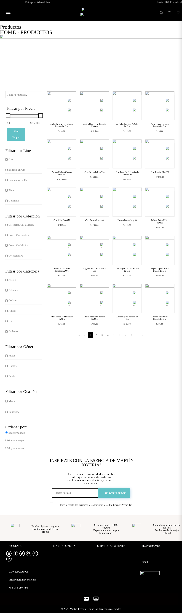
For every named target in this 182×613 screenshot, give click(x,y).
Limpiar (16, 137)
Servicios (58, 564)
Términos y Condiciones (110, 570)
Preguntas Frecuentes (109, 552)
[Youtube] (28, 553)
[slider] (8, 115)
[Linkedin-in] (9, 559)
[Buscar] (161, 12)
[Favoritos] (169, 12)
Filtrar (16, 131)
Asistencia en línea (151, 555)
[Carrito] (177, 12)
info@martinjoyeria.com (155, 568)
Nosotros (58, 552)
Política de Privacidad (109, 558)
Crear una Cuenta (63, 577)
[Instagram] (9, 553)
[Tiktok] (22, 553)
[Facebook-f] (15, 553)
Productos (58, 558)
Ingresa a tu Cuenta (64, 570)
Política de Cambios (108, 564)
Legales (101, 577)
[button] (7, 14)
